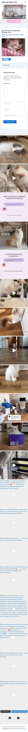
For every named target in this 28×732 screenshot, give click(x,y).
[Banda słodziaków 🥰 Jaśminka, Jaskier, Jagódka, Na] (14, 666)
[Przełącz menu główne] (24, 2)
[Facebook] (10, 718)
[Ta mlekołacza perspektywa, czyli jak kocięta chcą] (14, 408)
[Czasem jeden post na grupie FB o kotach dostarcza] (14, 264)
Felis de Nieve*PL (9, 2)
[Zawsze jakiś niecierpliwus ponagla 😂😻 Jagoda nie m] (14, 322)
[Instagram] (18, 718)
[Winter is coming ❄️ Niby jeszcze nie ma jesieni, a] (14, 379)
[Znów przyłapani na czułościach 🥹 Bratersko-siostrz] (14, 494)
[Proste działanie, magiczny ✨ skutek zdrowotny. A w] (14, 293)
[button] (14, 21)
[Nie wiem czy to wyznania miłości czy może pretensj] (14, 609)
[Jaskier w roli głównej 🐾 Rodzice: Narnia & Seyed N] (14, 523)
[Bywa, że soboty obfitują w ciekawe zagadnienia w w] (14, 207)
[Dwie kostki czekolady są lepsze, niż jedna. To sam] (14, 178)
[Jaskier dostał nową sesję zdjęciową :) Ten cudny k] (14, 236)
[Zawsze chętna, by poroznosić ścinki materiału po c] (14, 580)
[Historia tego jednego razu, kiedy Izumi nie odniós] (14, 465)
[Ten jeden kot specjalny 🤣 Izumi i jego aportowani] (14, 350)
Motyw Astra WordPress (19, 728)
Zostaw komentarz (7, 34)
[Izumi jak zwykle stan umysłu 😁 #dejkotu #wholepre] (14, 149)
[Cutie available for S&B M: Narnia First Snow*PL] (14, 695)
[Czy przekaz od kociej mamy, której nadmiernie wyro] (14, 437)
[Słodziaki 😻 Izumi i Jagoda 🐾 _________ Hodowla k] (14, 551)
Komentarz (6, 83)
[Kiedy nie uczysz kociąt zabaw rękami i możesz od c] (14, 637)
